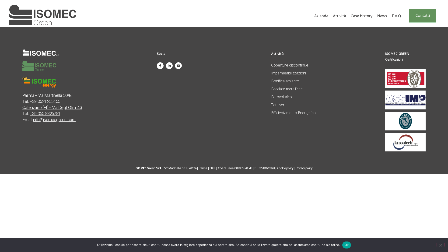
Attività (339, 15)
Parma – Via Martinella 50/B (46, 95)
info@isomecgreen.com (54, 119)
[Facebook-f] (160, 65)
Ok (347, 245)
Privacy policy (304, 168)
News (382, 15)
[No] (440, 245)
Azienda (321, 15)
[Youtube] (178, 65)
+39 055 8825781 (45, 113)
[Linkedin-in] (169, 65)
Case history (361, 15)
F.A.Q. (397, 15)
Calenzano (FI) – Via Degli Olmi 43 (52, 107)
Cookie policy (285, 168)
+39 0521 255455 (45, 101)
